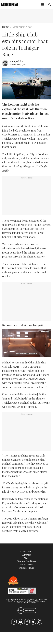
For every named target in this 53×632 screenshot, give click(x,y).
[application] (26, 343)
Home (5, 27)
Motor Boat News (22, 27)
